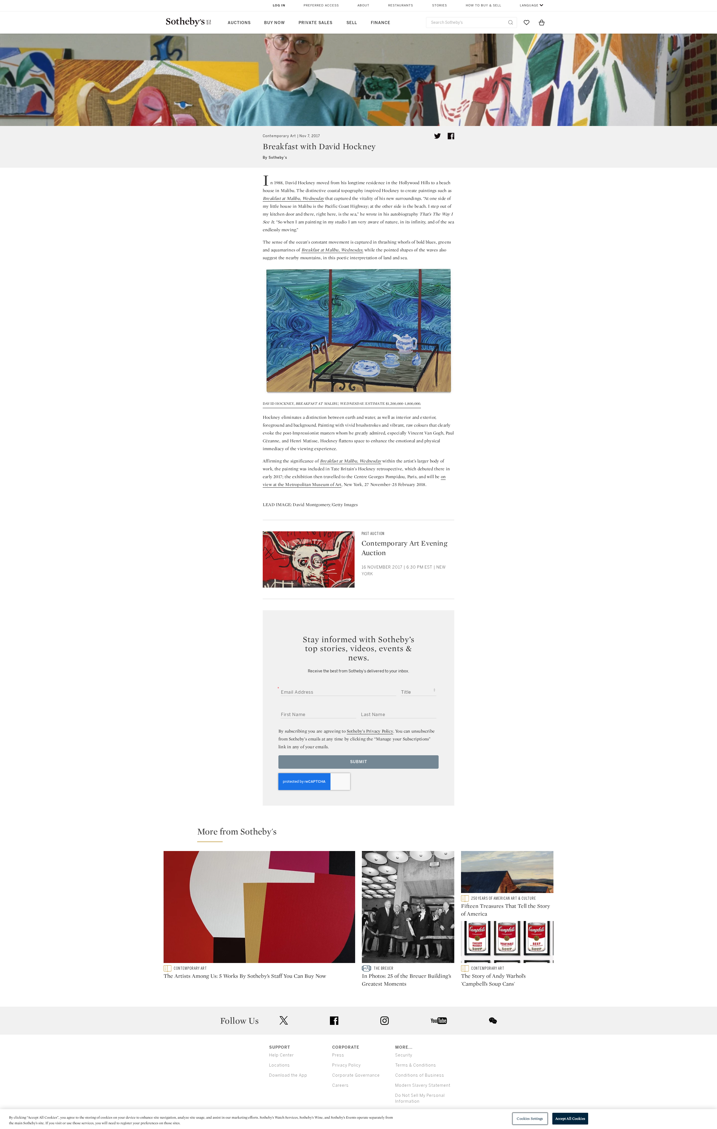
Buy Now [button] (274, 22)
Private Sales (315, 22)
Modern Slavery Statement (422, 1085)
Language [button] (529, 5)
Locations (279, 1065)
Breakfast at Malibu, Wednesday (293, 198)
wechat (493, 1021)
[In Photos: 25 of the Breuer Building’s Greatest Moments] (408, 908)
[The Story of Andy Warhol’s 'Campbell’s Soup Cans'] (507, 943)
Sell (351, 22)
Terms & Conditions (415, 1065)
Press (338, 1055)
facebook (334, 1020)
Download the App (288, 1075)
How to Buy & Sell (483, 5)
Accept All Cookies (570, 1118)
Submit (358, 761)
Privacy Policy (346, 1065)
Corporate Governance (356, 1075)
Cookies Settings (530, 1118)
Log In (279, 5)
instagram (384, 1020)
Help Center (281, 1055)
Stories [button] (439, 5)
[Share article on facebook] (451, 136)
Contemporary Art (279, 136)
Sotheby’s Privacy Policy (370, 731)
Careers (340, 1085)
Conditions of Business (419, 1075)
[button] (362, 834)
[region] (358, 1119)
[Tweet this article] (437, 136)
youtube (439, 1020)
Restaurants (400, 5)
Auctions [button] (239, 22)
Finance (380, 22)
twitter (284, 1020)
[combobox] (471, 22)
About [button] (363, 5)
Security (403, 1055)
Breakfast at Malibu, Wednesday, (332, 250)
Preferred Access (321, 5)
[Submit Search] (510, 22)
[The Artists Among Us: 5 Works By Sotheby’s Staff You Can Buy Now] (259, 908)
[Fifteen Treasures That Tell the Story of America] (507, 873)
